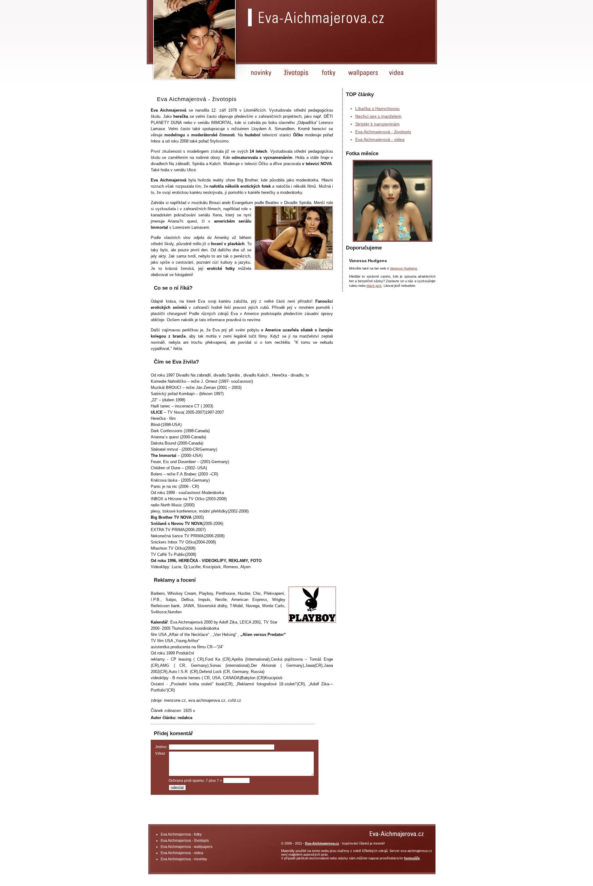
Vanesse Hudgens (403, 268)
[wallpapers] (363, 77)
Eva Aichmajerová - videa (380, 139)
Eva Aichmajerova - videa (182, 853)
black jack (374, 286)
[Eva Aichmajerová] (322, 18)
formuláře (412, 858)
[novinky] (262, 77)
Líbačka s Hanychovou (377, 108)
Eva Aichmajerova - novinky (184, 859)
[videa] (397, 77)
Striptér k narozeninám (377, 123)
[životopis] (297, 77)
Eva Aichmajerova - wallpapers (186, 847)
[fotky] (329, 77)
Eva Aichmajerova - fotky (181, 834)
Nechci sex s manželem (378, 116)
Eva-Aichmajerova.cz (322, 843)
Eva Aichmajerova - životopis (185, 840)
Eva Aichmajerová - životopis (383, 131)
